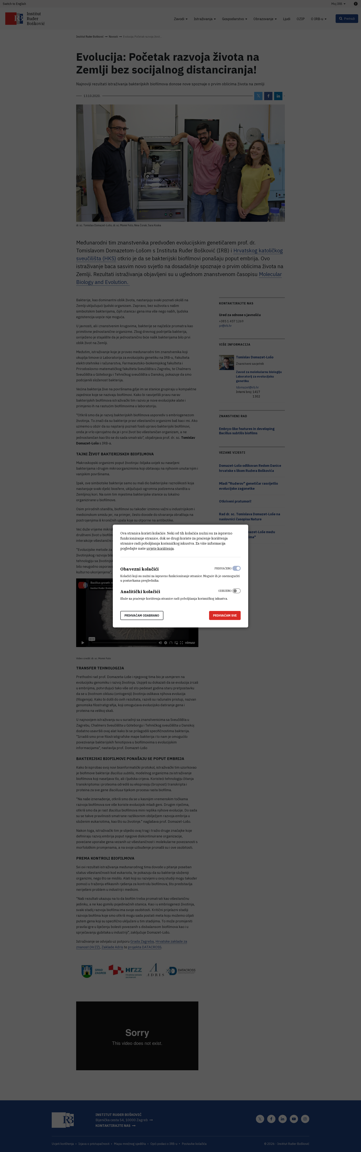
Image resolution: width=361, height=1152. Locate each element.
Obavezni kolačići (139, 569)
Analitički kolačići (140, 591)
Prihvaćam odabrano (141, 615)
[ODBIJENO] (236, 593)
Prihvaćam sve (225, 615)
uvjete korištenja (160, 548)
